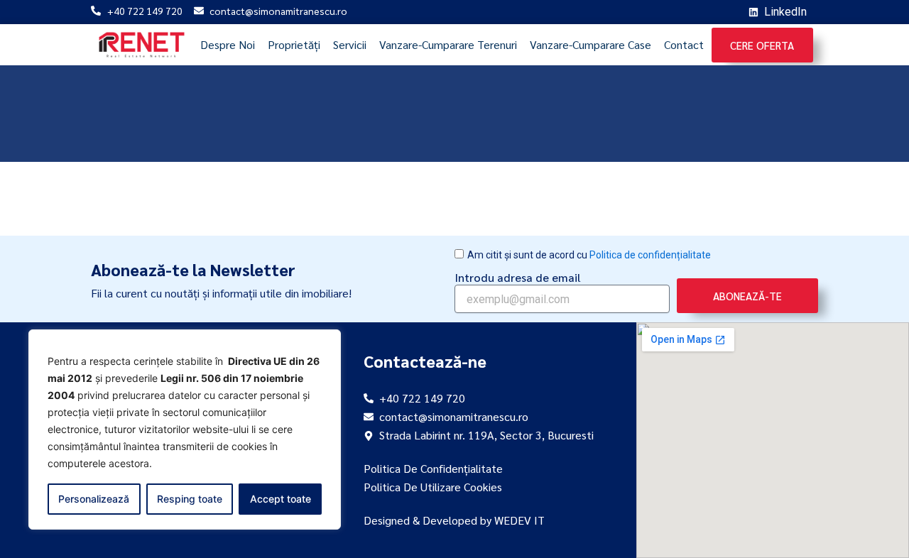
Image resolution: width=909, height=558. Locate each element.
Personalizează (93, 499)
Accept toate (280, 499)
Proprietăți (294, 44)
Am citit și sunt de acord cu (589, 255)
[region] (184, 429)
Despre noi (227, 44)
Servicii (349, 44)
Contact (684, 44)
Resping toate (189, 499)
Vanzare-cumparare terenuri (448, 44)
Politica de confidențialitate (650, 255)
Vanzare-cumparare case (590, 44)
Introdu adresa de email (517, 277)
